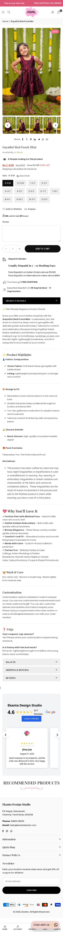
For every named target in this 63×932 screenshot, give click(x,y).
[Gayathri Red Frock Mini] (22, 125)
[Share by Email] (47, 139)
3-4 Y (7, 191)
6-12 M (20, 183)
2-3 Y (44, 183)
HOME (4, 929)
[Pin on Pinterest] (31, 139)
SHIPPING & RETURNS (17, 670)
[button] (58, 12)
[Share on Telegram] (39, 139)
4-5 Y (19, 191)
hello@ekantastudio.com (23, 825)
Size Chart (24, 175)
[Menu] (3, 12)
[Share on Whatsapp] (43, 139)
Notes (5, 221)
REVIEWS (11, 677)
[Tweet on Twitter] (27, 139)
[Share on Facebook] (23, 139)
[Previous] (7, 125)
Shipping (7, 169)
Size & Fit (11, 662)
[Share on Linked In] (35, 139)
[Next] (55, 125)
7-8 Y (54, 191)
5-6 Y (31, 191)
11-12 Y (44, 199)
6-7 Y (43, 191)
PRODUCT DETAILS (16, 300)
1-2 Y (32, 183)
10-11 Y (32, 199)
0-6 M (8, 183)
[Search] (9, 12)
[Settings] (53, 12)
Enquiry (31, 209)
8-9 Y (7, 199)
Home (5, 21)
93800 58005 (17, 821)
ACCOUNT (18, 929)
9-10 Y (20, 199)
